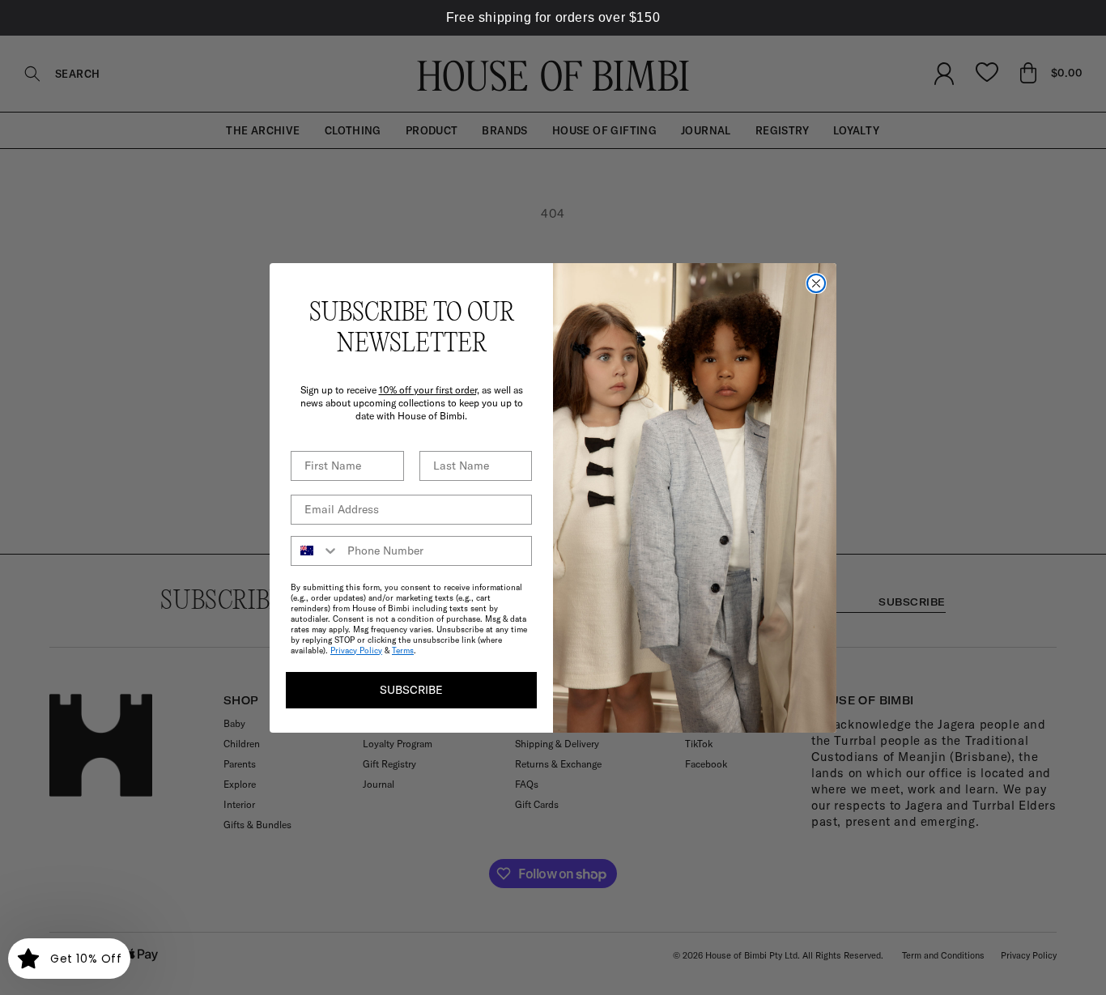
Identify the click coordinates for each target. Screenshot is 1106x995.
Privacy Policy (356, 650)
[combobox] (315, 551)
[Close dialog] (816, 283)
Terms (403, 650)
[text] (553, 18)
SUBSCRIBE (411, 689)
